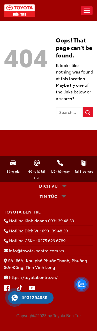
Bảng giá (13, 171)
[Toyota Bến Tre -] (19, 10)
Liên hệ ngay (60, 171)
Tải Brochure (84, 171)
